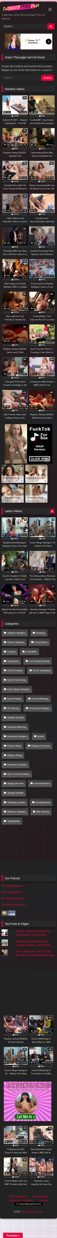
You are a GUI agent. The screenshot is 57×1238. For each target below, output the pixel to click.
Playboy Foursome (40, 745)
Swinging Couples (16, 802)
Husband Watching (16, 727)
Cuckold (11, 651)
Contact (43, 1200)
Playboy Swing (14, 755)
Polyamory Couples (17, 764)
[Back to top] (47, 1229)
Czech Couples (14, 670)
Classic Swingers (15, 642)
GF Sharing (13, 708)
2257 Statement (18, 1196)
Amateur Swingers (16, 632)
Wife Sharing (42, 811)
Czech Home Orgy (16, 680)
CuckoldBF (31, 651)
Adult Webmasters (12, 886)
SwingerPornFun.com (32, 1211)
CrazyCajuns (41, 642)
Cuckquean (13, 661)
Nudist (40, 736)
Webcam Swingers (16, 811)
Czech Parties (14, 698)
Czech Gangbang (41, 670)
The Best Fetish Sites (14, 904)
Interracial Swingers (17, 736)
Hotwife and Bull (15, 717)
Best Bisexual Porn (12, 898)
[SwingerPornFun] (23, 7)
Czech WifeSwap (40, 698)
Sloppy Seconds (15, 783)
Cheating (40, 632)
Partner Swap (14, 745)
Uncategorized (42, 802)
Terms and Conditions (21, 1200)
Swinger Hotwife (15, 792)
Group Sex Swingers (39, 708)
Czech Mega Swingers (18, 689)
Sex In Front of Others (18, 774)
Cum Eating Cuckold (39, 661)
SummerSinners (42, 783)
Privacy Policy (40, 1196)
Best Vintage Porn (12, 892)
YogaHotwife (13, 821)
